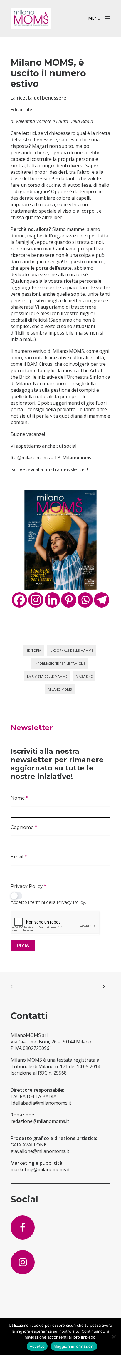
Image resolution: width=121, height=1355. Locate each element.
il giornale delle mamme (71, 650)
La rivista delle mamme (47, 676)
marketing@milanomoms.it (40, 1169)
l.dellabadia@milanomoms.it (41, 1103)
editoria (33, 650)
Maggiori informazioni (73, 1346)
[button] (107, 18)
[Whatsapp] (85, 600)
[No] (114, 1336)
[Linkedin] (52, 600)
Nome (19, 798)
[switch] (16, 895)
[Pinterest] (68, 600)
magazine (84, 676)
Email (19, 857)
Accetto (37, 1346)
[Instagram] (35, 600)
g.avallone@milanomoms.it (40, 1151)
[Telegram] (101, 600)
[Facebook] (19, 600)
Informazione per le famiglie (59, 663)
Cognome (24, 827)
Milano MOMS (60, 689)
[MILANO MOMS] (31, 18)
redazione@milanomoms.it (40, 1121)
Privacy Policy (28, 886)
